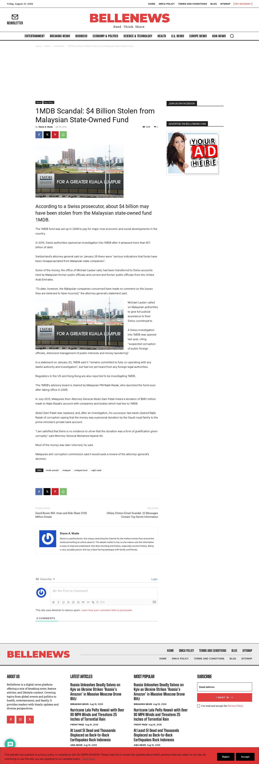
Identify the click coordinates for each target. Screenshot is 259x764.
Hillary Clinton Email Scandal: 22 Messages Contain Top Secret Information (132, 515)
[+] (102, 602)
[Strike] (68, 602)
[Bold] (53, 602)
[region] (129, 755)
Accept (245, 756)
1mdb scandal (52, 470)
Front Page (77, 724)
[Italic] (58, 602)
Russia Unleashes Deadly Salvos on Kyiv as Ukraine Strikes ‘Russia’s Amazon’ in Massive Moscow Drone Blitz (95, 691)
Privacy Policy (235, 705)
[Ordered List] (73, 602)
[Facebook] (38, 134)
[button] (232, 36)
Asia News (59, 45)
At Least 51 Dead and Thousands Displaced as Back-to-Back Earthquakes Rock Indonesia (93, 735)
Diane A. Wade (46, 126)
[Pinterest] (55, 134)
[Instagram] (20, 719)
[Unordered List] (78, 602)
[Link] (93, 602)
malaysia (66, 470)
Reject (225, 756)
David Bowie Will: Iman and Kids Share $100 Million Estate (61, 515)
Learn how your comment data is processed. (106, 610)
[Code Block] (88, 602)
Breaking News (79, 704)
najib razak (96, 470)
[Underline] (63, 602)
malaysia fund (80, 470)
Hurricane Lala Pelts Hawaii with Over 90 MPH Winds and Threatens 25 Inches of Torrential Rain (97, 715)
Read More (88, 758)
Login (154, 579)
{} (97, 602)
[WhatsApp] (63, 134)
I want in (222, 697)
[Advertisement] (129, 74)
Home (38, 45)
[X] (47, 134)
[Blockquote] (83, 602)
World (48, 45)
